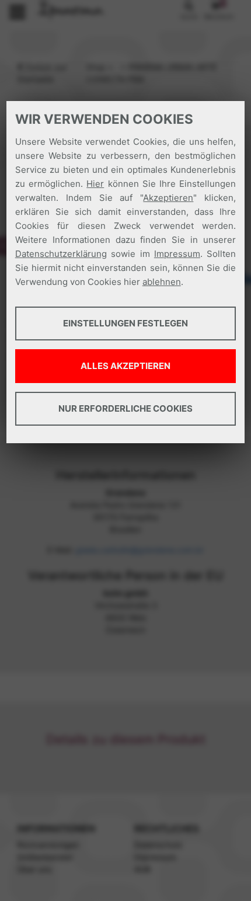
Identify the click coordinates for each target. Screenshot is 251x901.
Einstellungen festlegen (125, 323)
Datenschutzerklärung (61, 253)
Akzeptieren (168, 197)
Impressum (177, 253)
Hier (95, 183)
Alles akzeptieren (125, 365)
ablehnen (161, 281)
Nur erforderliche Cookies (125, 408)
